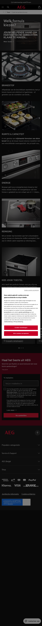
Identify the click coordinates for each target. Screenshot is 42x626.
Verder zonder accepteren (31, 290)
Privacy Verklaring (18, 321)
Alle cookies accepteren (21, 333)
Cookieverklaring (8, 321)
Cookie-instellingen (21, 327)
